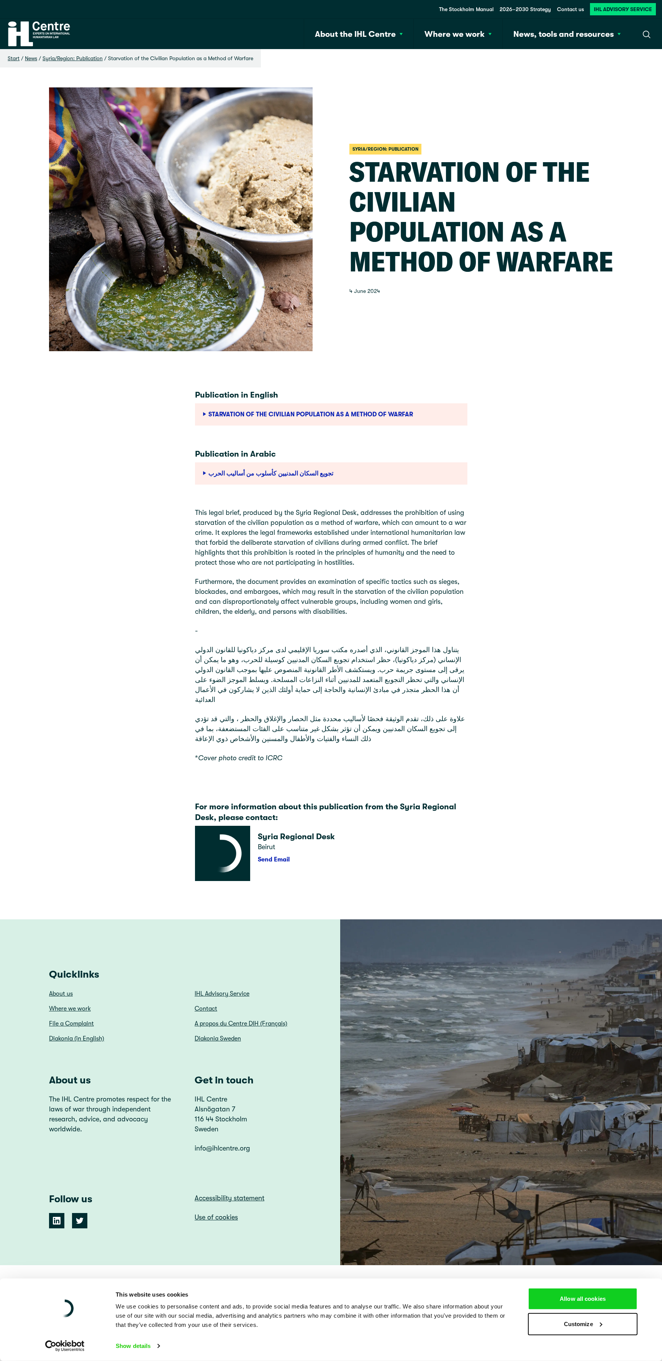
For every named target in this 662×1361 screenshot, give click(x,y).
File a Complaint (71, 1023)
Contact (206, 1008)
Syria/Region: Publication (73, 58)
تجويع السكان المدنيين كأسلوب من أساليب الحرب (270, 473)
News (31, 58)
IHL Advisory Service (623, 9)
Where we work (70, 1008)
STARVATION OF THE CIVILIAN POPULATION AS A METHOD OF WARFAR (310, 414)
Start (14, 58)
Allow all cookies (583, 1298)
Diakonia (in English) (76, 1038)
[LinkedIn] (56, 1220)
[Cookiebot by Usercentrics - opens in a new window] (64, 1346)
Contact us (570, 9)
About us (61, 993)
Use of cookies (216, 1217)
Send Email (274, 859)
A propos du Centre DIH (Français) (241, 1023)
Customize (578, 1323)
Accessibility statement (229, 1198)
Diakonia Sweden (218, 1038)
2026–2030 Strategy (525, 9)
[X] (79, 1220)
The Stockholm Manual (466, 9)
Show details (133, 1346)
